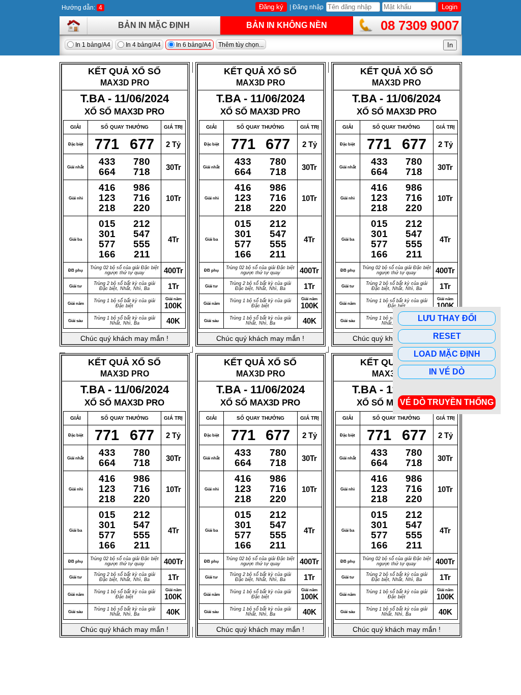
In (450, 45)
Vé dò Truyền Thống (447, 402)
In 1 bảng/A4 (92, 44)
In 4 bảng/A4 (142, 44)
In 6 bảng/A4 (193, 44)
